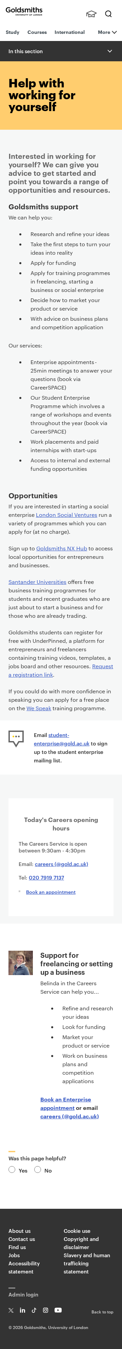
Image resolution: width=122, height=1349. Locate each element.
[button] (109, 51)
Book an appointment (51, 891)
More (104, 31)
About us (19, 1230)
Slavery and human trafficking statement (87, 1263)
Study (12, 31)
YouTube (58, 1310)
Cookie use (77, 1230)
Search (108, 13)
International (70, 31)
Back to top (103, 1311)
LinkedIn (22, 1310)
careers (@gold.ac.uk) (61, 863)
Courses (37, 31)
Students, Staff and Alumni (91, 13)
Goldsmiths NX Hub (61, 548)
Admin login (23, 1294)
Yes (23, 1170)
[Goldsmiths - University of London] (24, 11)
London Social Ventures (66, 514)
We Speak (38, 708)
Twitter (11, 1310)
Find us (17, 1246)
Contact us (21, 1238)
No (48, 1170)
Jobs (14, 1255)
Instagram (45, 1310)
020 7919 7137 (46, 877)
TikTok (34, 1310)
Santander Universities (37, 581)
